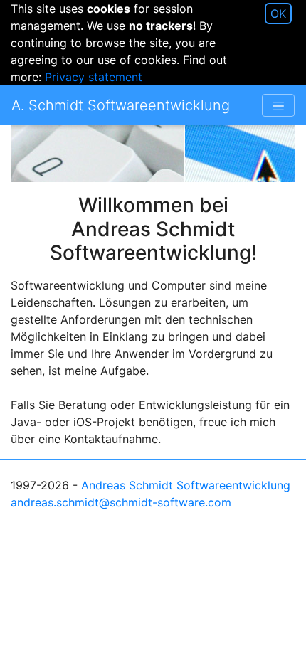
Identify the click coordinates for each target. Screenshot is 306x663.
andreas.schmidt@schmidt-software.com (121, 502)
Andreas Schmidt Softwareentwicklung (185, 485)
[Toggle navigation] (278, 105)
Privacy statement (93, 77)
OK (278, 13)
